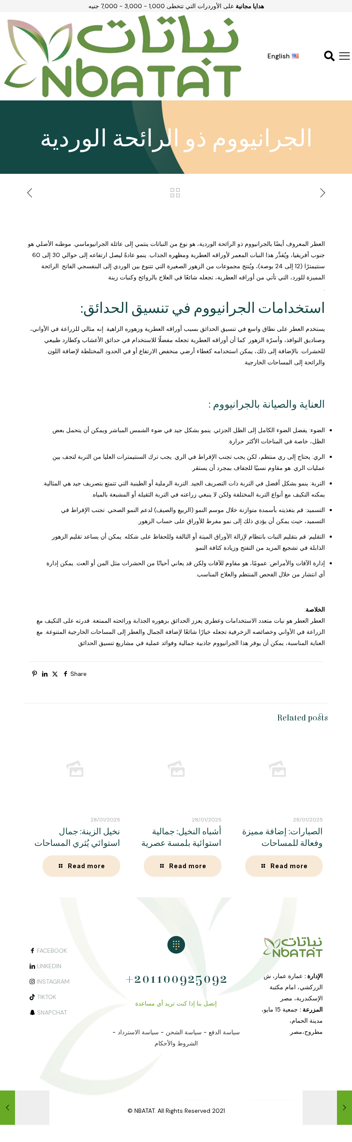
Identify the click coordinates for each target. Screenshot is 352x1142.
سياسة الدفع (224, 1032)
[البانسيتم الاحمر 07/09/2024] (7, 1108)
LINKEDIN (49, 966)
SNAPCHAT (52, 1012)
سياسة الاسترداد (138, 1032)
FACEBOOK (52, 950)
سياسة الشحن (184, 1032)
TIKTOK (46, 997)
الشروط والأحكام (176, 1043)
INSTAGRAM (53, 981)
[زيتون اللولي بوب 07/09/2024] (344, 1108)
